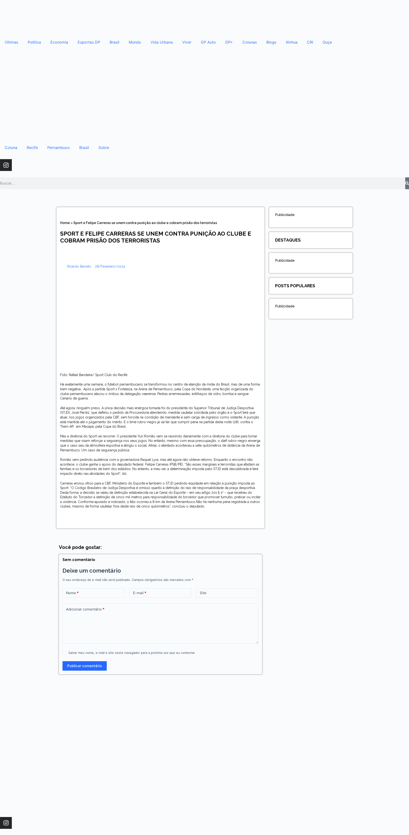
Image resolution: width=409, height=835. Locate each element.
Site (203, 593)
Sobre (103, 147)
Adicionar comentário (85, 609)
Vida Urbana (162, 42)
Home (65, 223)
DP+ (229, 42)
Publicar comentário (84, 666)
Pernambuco (58, 147)
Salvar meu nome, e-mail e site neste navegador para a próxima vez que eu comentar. (132, 653)
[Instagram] (6, 165)
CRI (310, 42)
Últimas (11, 42)
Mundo (135, 42)
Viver (186, 42)
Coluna (11, 147)
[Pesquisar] (407, 183)
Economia (59, 42)
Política (34, 42)
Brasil (114, 42)
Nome (72, 593)
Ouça (327, 42)
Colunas (249, 42)
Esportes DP (89, 42)
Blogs (271, 42)
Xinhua (292, 42)
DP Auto (208, 42)
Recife (32, 147)
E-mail (139, 593)
